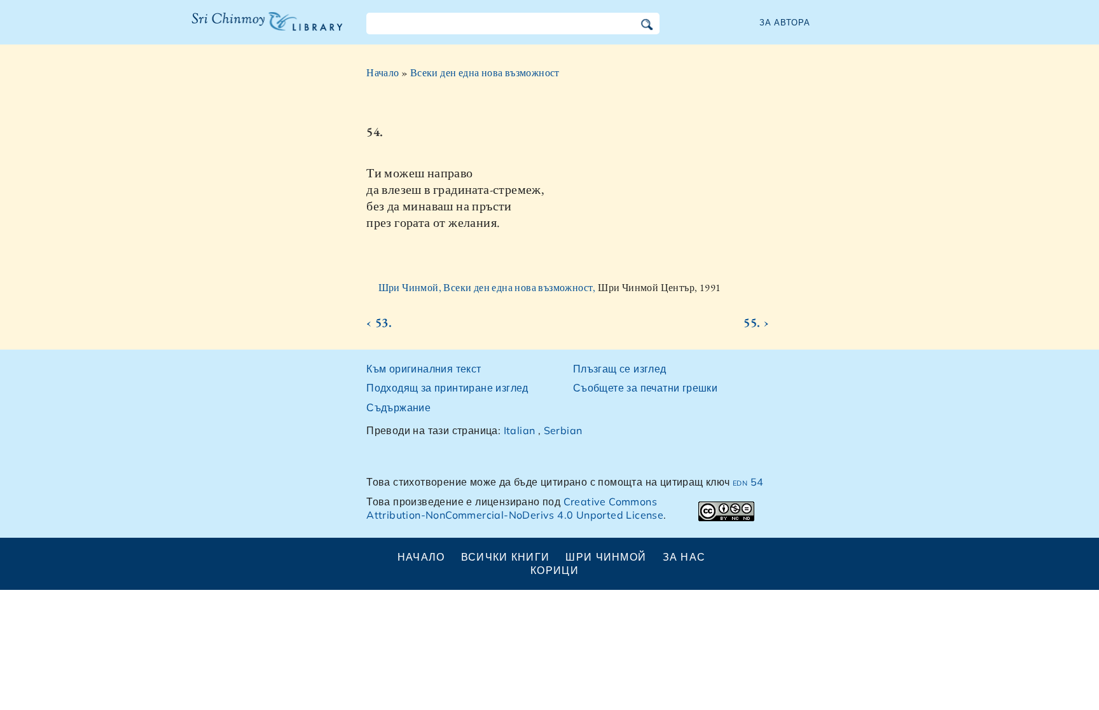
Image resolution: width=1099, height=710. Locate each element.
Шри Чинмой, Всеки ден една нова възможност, (488, 287)
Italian (520, 430)
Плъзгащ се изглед (620, 368)
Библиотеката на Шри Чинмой (267, 29)
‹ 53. (379, 322)
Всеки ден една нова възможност (485, 72)
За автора (784, 22)
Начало (382, 72)
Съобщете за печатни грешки (645, 387)
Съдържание (398, 407)
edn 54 (748, 481)
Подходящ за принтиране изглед (447, 387)
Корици (554, 570)
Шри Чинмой (605, 556)
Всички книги (505, 556)
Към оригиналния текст (423, 368)
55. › (756, 322)
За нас (684, 556)
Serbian (563, 430)
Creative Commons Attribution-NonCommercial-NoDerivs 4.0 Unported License (514, 508)
